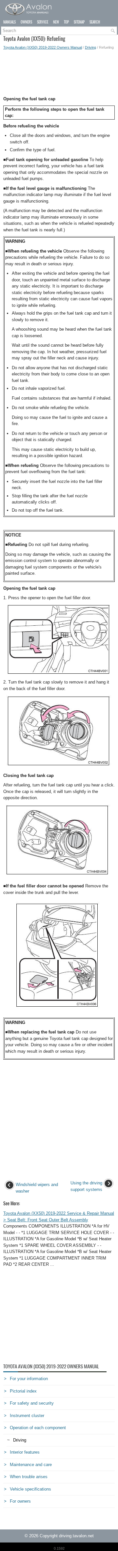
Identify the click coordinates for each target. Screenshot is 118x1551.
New (56, 22)
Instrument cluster (27, 1415)
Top (66, 22)
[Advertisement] (59, 72)
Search (94, 22)
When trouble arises (29, 1476)
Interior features (25, 1452)
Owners (26, 22)
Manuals (9, 22)
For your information (29, 1378)
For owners (20, 1501)
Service (42, 22)
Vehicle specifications (30, 1489)
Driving (90, 47)
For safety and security (32, 1403)
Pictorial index (23, 1391)
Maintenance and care (31, 1464)
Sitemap (79, 22)
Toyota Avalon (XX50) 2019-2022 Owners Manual (42, 47)
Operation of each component (38, 1427)
